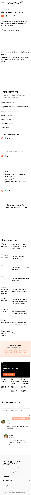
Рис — (7, 127)
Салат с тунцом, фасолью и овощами (20, 279)
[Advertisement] (15, 74)
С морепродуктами (13, 10)
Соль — (8, 115)
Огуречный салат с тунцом (18, 334)
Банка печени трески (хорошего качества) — (16, 107)
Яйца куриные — (9, 102)
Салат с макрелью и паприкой (18, 257)
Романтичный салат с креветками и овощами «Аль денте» (20, 246)
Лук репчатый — (9, 119)
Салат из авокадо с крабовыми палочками (19, 312)
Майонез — (9, 123)
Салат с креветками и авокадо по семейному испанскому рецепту (20, 301)
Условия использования (17, 492)
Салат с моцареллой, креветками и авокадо (19, 290)
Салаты (3, 10)
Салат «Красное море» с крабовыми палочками (20, 323)
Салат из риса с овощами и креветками (20, 268)
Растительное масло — (12, 111)
